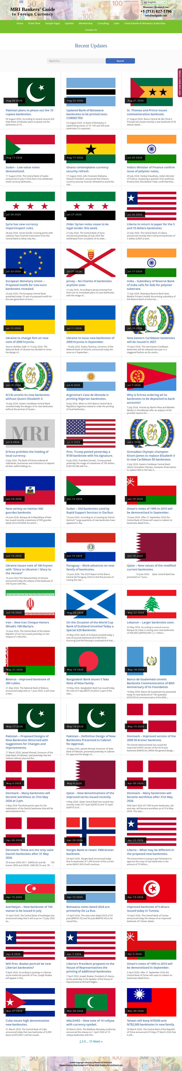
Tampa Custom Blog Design (71, 1065)
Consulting (103, 23)
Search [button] (120, 60)
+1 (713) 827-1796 (156, 11)
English (151, 2)
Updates (69, 23)
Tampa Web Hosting (97, 1065)
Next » (98, 1041)
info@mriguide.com (156, 15)
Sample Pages (52, 23)
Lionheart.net (116, 1065)
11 (90, 1041)
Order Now (34, 23)
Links (116, 23)
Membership (86, 23)
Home (20, 23)
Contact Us (91, 29)
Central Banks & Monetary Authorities (145, 23)
